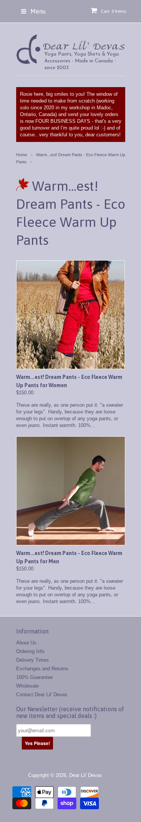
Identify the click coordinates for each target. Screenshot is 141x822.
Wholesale (27, 686)
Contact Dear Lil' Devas (41, 694)
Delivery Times (32, 660)
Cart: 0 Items (113, 11)
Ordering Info (30, 651)
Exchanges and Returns (42, 668)
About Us (26, 643)
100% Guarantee (34, 677)
